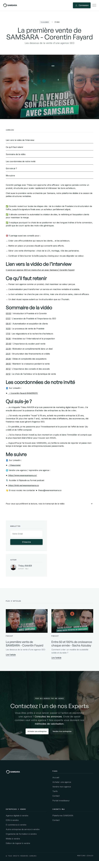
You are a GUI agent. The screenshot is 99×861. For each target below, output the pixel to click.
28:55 (8, 364)
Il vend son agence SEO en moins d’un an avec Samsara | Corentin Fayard (40, 270)
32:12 (8, 374)
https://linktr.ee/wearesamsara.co (23, 485)
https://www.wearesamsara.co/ (22, 475)
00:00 (8, 313)
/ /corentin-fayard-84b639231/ (23, 393)
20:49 (8, 343)
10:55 (8, 328)
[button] (49, 504)
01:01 (8, 318)
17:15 (8, 333)
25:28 (8, 359)
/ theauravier (14, 465)
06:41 (8, 323)
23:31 (8, 354)
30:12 (8, 369)
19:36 (8, 338)
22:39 (8, 349)
